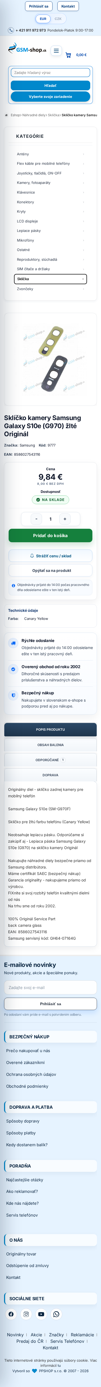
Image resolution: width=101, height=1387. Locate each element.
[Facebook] (11, 1314)
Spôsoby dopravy (22, 1121)
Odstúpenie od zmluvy (27, 1265)
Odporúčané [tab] (50, 760)
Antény (23, 154)
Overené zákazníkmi (25, 1062)
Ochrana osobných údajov (31, 1074)
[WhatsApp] (56, 1314)
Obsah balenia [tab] (50, 745)
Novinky (15, 1334)
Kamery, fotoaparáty (33, 182)
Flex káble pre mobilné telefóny (43, 163)
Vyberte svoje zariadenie (50, 96)
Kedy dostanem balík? (27, 1144)
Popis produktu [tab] (50, 729)
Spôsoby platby (21, 1132)
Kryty (21, 211)
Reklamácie (82, 1334)
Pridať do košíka (50, 535)
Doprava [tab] (50, 775)
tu (59, 1365)
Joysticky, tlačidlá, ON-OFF (39, 173)
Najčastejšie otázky (24, 1179)
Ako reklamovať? (22, 1191)
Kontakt (68, 6)
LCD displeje (27, 221)
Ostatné (23, 250)
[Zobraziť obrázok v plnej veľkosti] (50, 359)
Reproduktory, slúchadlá (37, 259)
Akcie (36, 1334)
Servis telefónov (22, 1215)
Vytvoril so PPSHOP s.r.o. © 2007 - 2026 (50, 1371)
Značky (56, 1334)
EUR (43, 19)
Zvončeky (25, 289)
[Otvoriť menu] (56, 51)
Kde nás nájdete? (22, 1203)
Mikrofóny (25, 240)
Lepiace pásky (29, 230)
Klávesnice (26, 192)
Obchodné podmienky (27, 1086)
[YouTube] (41, 1314)
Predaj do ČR (29, 1341)
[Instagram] (26, 1314)
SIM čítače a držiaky (33, 269)
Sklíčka (23, 279)
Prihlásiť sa (38, 6)
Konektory (25, 202)
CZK (58, 19)
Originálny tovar (21, 1253)
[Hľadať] (50, 85)
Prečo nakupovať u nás (28, 1050)
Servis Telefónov (67, 1341)
